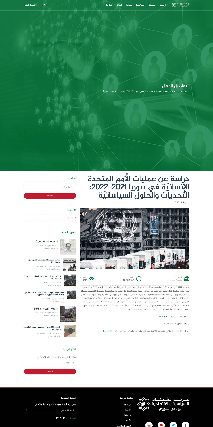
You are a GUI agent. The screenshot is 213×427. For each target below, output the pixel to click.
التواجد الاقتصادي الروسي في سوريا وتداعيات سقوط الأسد (42, 328)
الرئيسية (163, 5)
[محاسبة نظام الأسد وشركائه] (68, 247)
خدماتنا (128, 5)
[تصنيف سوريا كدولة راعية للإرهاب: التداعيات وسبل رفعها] (70, 280)
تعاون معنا (139, 5)
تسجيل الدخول (30, 5)
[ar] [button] (45, 5)
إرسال (49, 371)
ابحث (49, 195)
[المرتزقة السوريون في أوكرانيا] (68, 314)
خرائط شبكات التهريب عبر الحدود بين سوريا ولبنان (44, 261)
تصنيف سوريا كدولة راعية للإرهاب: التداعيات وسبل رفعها (43, 277)
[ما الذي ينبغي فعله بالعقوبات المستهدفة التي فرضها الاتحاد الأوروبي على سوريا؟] (71, 296)
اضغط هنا (163, 316)
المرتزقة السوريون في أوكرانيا (46, 308)
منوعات (71, 218)
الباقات (128, 410)
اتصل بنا (108, 5)
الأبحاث (119, 5)
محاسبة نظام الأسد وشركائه (46, 241)
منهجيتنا (152, 5)
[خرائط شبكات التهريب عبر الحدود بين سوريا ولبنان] (69, 264)
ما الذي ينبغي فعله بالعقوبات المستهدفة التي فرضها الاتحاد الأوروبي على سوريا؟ (44, 293)
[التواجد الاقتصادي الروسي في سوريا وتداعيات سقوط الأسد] (70, 331)
